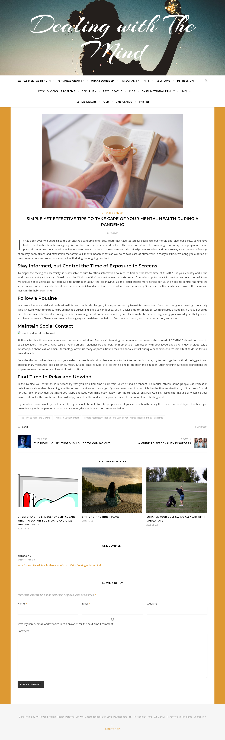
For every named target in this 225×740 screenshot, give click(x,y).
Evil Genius (124, 101)
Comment (23, 631)
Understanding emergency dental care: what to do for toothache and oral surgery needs (47, 521)
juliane (24, 426)
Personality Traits (135, 80)
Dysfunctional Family (158, 91)
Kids (132, 91)
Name (22, 603)
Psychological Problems (56, 91)
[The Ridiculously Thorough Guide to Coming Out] (24, 441)
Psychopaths (112, 91)
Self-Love (163, 80)
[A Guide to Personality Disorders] (200, 441)
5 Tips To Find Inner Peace (101, 517)
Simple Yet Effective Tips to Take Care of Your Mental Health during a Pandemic (123, 417)
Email (86, 603)
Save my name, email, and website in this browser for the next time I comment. (66, 624)
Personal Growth (70, 80)
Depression (185, 80)
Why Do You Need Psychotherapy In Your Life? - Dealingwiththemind (59, 565)
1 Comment (201, 426)
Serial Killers (86, 101)
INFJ (184, 91)
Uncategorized (102, 80)
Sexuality (89, 91)
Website (152, 603)
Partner (145, 101)
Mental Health (39, 80)
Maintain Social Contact (67, 417)
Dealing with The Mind (113, 37)
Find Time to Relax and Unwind (35, 417)
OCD (106, 101)
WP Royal (41, 716)
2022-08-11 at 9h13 (26, 559)
